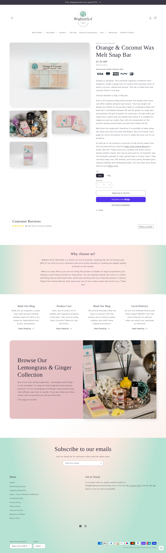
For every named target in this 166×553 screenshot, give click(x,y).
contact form (135, 485)
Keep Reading (24, 328)
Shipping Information (18, 490)
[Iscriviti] (100, 463)
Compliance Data (16, 498)
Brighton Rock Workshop (136, 547)
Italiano (38, 546)
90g (109, 175)
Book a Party (15, 518)
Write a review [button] (145, 226)
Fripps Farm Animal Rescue (136, 146)
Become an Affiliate (17, 514)
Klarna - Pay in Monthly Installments (24, 494)
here (25, 399)
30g (100, 175)
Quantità (99, 180)
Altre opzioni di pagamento (121, 205)
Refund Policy (15, 506)
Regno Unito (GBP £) (20, 546)
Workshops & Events (18, 486)
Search (12, 482)
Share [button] (101, 210)
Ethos (110, 166)
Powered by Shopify (150, 547)
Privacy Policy (15, 502)
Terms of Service (16, 510)
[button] (12, 17)
